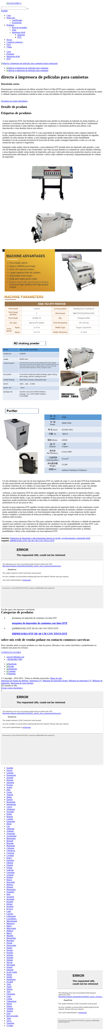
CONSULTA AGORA (11, 652)
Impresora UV (36, 681)
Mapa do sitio (56, 678)
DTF (19, 37)
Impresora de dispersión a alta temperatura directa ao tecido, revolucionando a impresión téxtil (50, 538)
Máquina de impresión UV (80, 681)
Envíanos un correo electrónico (14, 101)
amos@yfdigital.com (15, 657)
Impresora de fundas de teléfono (14, 681)
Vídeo (9, 47)
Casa (8, 15)
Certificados (17, 20)
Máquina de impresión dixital (55, 681)
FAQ (8, 44)
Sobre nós (10, 18)
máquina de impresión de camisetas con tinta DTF (40, 623)
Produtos (10, 25)
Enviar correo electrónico (12, 688)
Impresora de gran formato (22, 683)
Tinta (14, 30)
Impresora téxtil (18, 32)
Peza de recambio (19, 27)
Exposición (17, 22)
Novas (9, 39)
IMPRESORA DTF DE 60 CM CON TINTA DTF (32, 540)
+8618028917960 (14, 659)
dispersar (21, 35)
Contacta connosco (14, 42)
